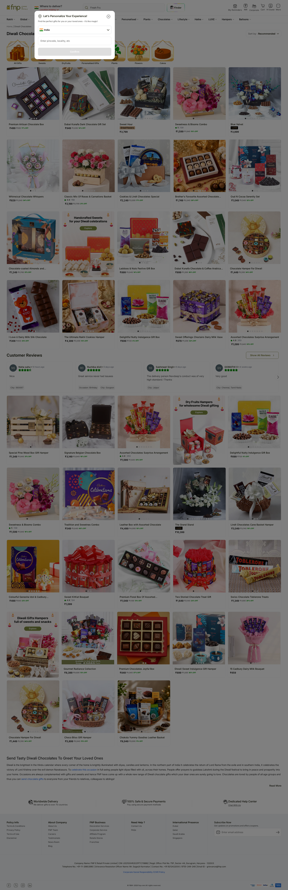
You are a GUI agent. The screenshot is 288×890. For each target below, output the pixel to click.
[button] (108, 16)
